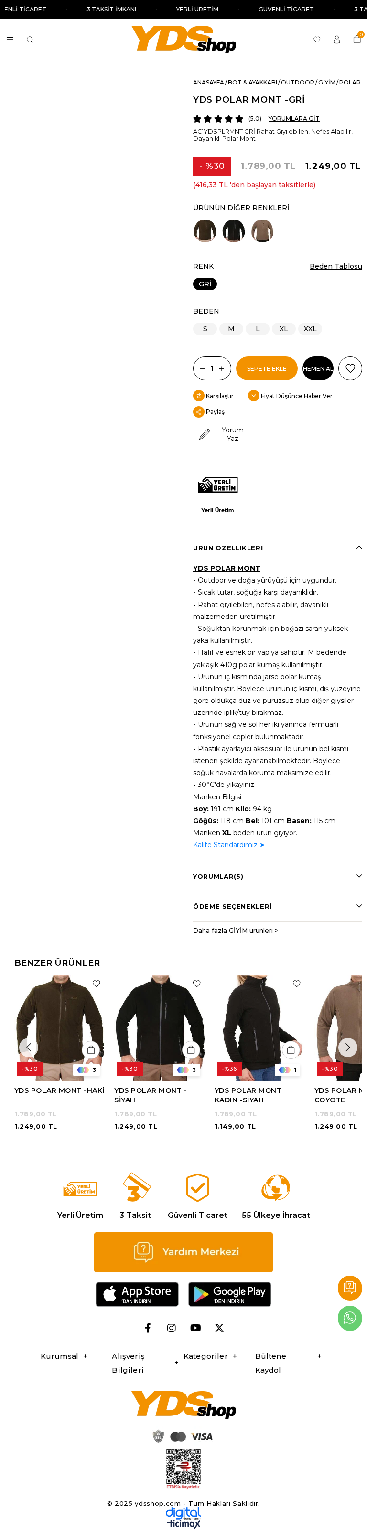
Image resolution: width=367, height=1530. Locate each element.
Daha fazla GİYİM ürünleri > (236, 930)
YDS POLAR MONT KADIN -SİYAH (248, 1095)
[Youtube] (195, 1328)
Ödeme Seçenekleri (232, 906)
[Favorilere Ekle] (350, 368)
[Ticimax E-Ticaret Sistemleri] (184, 1526)
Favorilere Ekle (96, 984)
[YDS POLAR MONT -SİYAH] (234, 231)
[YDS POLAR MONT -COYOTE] (262, 231)
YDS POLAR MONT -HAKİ (59, 1090)
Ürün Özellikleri (228, 548)
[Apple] (137, 1294)
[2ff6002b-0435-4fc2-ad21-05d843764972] (181, 1436)
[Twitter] (219, 1328)
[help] (183, 1252)
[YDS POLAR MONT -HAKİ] (205, 231)
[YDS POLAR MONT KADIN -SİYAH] (260, 1028)
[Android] (229, 1294)
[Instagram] (172, 1328)
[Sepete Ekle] (91, 1050)
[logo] (183, 1405)
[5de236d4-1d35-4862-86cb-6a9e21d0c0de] (183, 1513)
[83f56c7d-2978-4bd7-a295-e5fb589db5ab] (183, 1469)
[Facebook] (148, 1328)
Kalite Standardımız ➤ (229, 844)
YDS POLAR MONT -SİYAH (150, 1095)
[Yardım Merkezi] (350, 1288)
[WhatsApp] (350, 1318)
